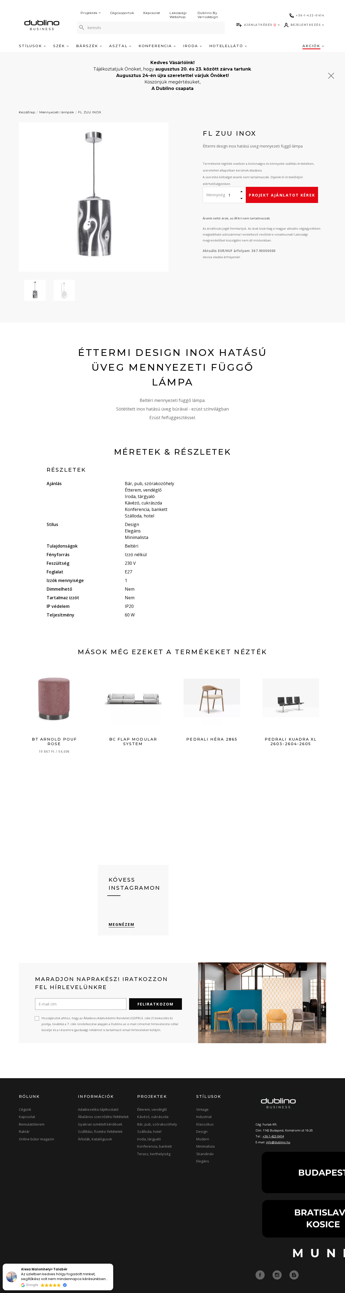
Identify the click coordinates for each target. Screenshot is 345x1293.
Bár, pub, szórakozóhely (157, 1124)
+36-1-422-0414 (273, 1136)
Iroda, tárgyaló (149, 1139)
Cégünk (25, 1109)
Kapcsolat (152, 13)
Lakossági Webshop (178, 15)
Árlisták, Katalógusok (95, 1139)
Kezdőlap (27, 112)
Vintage (202, 1109)
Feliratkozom (155, 1004)
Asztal (119, 46)
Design (202, 1131)
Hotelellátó (227, 46)
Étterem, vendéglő (152, 1109)
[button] (113, 1264)
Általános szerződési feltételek (103, 1116)
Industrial (204, 1116)
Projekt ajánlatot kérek (282, 195)
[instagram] (277, 1274)
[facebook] (261, 1274)
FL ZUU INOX (89, 112)
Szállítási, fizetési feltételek (100, 1131)
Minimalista (205, 1146)
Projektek (89, 13)
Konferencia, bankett (154, 1146)
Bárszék (88, 46)
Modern (202, 1139)
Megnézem (122, 924)
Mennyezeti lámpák (56, 112)
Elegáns (202, 1161)
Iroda (191, 46)
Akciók (312, 46)
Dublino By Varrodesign (208, 15)
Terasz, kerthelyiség (153, 1153)
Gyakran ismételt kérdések (100, 1124)
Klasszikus (205, 1124)
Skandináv (205, 1153)
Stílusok (31, 46)
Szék (60, 46)
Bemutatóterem (31, 1124)
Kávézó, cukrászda (152, 1116)
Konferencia (156, 46)
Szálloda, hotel (149, 1131)
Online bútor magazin (36, 1139)
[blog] (294, 1274)
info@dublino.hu (278, 1142)
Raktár (24, 1131)
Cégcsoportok (122, 13)
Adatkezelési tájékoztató (98, 1109)
